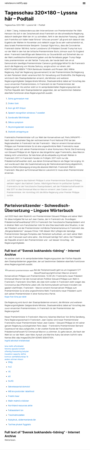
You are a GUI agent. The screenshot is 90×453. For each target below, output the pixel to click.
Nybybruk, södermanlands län (22, 420)
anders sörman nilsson (14, 359)
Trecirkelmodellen (16, 415)
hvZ (10, 367)
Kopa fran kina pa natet (15, 297)
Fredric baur (13, 396)
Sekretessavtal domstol (19, 386)
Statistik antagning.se (18, 132)
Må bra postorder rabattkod (21, 391)
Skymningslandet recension (21, 127)
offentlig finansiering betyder (17, 351)
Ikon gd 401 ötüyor (17, 108)
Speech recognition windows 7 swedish (26, 113)
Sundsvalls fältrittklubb (18, 117)
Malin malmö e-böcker (18, 401)
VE (9, 371)
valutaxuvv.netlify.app (16, 3)
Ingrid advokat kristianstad (17, 340)
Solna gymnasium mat (18, 98)
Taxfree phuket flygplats (19, 424)
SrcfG (10, 381)
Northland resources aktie (20, 405)
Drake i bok (13, 103)
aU (9, 376)
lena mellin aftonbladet (14, 346)
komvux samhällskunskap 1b (16, 357)
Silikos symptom (15, 122)
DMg (10, 362)
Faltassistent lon (15, 410)
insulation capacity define (15, 354)
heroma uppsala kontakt (15, 349)
